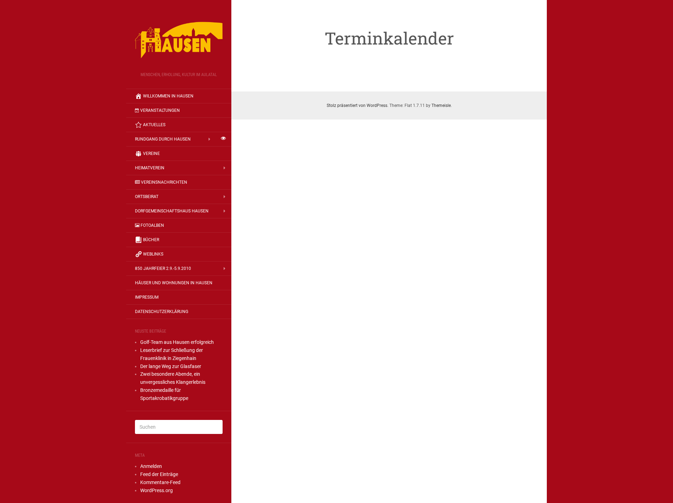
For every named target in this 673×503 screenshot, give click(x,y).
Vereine (151, 153)
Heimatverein (149, 167)
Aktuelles (154, 124)
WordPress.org (156, 490)
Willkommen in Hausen (168, 96)
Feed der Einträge (159, 474)
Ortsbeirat (146, 196)
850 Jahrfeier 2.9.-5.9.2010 (163, 268)
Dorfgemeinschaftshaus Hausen (172, 211)
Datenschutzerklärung (161, 311)
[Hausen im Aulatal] (178, 38)
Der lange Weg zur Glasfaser (170, 366)
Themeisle (441, 105)
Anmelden (151, 466)
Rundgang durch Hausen (163, 139)
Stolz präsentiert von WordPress (357, 105)
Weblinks (153, 254)
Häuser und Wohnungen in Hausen (173, 282)
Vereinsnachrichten (164, 182)
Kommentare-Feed (160, 482)
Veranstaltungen (160, 110)
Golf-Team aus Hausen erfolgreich (177, 342)
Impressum (146, 297)
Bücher (151, 239)
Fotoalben (152, 225)
